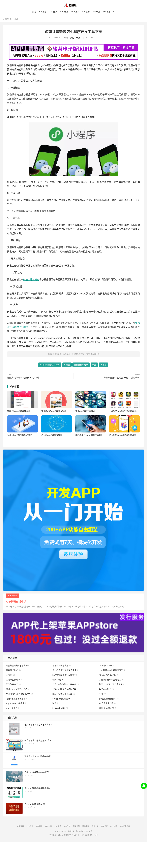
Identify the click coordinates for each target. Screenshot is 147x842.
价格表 (10, 675)
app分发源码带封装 (62, 698)
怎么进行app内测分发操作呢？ (123, 435)
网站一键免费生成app (63, 694)
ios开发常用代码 (107, 703)
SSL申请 (57, 826)
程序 (94, 364)
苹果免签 (76, 826)
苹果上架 (85, 826)
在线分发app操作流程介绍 (19, 411)
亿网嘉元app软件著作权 (18, 689)
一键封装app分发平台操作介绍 (123, 411)
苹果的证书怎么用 (61, 665)
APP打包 (39, 826)
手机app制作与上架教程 (111, 679)
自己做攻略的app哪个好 (18, 665)
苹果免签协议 (13, 684)
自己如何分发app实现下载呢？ (89, 435)
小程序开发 (7, 19)
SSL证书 (107, 11)
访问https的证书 (108, 708)
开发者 (67, 364)
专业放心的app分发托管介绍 (54, 411)
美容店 (103, 364)
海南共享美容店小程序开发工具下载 (73, 32)
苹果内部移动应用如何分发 (19, 694)
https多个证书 (107, 665)
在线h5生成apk (14, 679)
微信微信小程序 (81, 364)
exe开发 (96, 11)
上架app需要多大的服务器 (65, 689)
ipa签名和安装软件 (109, 698)
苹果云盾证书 (106, 689)
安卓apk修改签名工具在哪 (65, 684)
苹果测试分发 (13, 670)
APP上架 (43, 11)
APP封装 (48, 826)
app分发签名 (13, 708)
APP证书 (75, 11)
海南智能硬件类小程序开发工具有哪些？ (122, 377)
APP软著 (86, 11)
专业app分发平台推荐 (85, 411)
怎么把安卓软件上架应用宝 (65, 670)
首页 (34, 11)
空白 (102, 694)
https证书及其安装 (109, 675)
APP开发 (64, 11)
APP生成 (67, 826)
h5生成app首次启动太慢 (64, 675)
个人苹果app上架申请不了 (112, 670)
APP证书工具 (125, 826)
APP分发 (53, 11)
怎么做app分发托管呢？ (52, 435)
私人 (55, 703)
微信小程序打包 (31, 279)
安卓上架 (73, 5)
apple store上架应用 (16, 703)
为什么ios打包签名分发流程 (19, 435)
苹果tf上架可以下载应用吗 (112, 684)
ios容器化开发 (60, 708)
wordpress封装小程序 (50, 364)
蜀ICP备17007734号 (84, 831)
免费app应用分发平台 (17, 698)
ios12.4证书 (59, 679)
